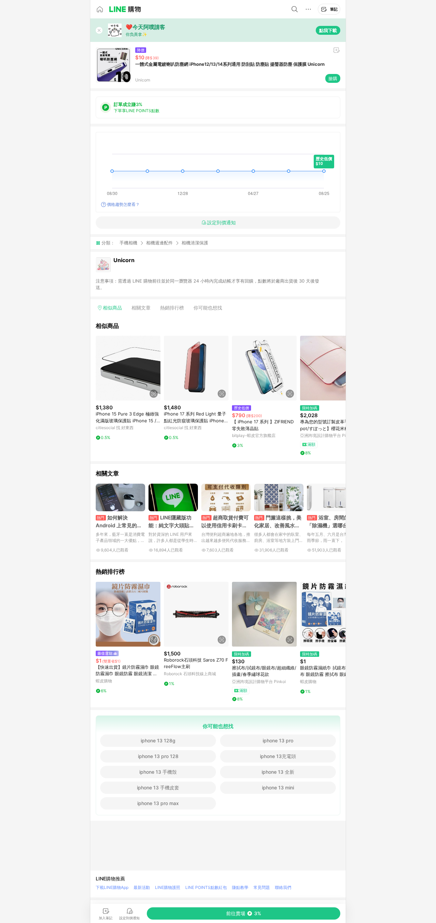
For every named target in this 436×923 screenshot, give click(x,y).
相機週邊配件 (159, 242)
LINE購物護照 (167, 887)
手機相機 (128, 242)
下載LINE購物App (112, 887)
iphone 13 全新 (278, 772)
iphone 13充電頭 (278, 756)
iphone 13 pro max (158, 803)
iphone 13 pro (278, 740)
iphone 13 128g (158, 740)
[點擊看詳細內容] (128, 368)
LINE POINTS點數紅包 (206, 887)
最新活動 (142, 887)
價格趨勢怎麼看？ (123, 204)
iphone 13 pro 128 (158, 756)
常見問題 (261, 887)
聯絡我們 (283, 887)
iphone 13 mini (278, 787)
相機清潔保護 (195, 242)
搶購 (332, 78)
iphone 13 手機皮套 (158, 787)
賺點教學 (240, 887)
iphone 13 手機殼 (158, 772)
